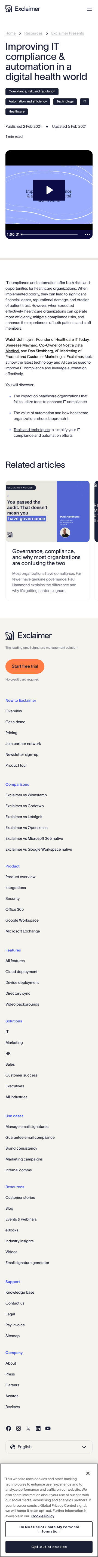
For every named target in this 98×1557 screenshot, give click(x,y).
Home (10, 33)
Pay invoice (15, 1325)
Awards (12, 1396)
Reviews (12, 1407)
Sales (10, 1064)
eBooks (11, 1230)
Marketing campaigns (24, 1159)
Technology (65, 101)
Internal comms (18, 1170)
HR (8, 1053)
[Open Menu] (89, 9)
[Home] (22, 8)
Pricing (11, 733)
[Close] (88, 1473)
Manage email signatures (26, 1126)
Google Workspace (22, 920)
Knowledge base (19, 1292)
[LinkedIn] (38, 1428)
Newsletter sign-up (21, 754)
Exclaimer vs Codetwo (24, 806)
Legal (10, 1314)
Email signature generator (27, 1262)
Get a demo (15, 722)
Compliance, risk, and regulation (32, 91)
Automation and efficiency (28, 101)
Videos (11, 1252)
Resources (33, 33)
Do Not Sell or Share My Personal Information (49, 1529)
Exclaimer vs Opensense (26, 827)
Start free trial (25, 666)
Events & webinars (21, 1219)
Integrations (15, 887)
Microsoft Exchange (22, 931)
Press (10, 1374)
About (10, 1363)
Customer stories (20, 1197)
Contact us (14, 1303)
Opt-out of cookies (49, 1547)
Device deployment (22, 982)
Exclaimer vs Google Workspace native (38, 849)
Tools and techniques (32, 430)
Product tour (16, 765)
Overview (13, 711)
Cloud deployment (21, 971)
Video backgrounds (22, 1004)
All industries (16, 1097)
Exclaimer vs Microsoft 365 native (34, 838)
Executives (14, 1086)
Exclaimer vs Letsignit (23, 817)
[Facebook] (8, 1428)
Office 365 (14, 909)
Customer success (21, 1075)
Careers (12, 1385)
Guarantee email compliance (30, 1137)
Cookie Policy (42, 1516)
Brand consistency (21, 1148)
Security (12, 898)
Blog (9, 1208)
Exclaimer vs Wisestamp (26, 795)
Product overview (20, 877)
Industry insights (19, 1241)
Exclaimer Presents (67, 33)
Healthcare (16, 111)
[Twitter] (28, 1428)
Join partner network (23, 743)
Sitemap (12, 1336)
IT (84, 101)
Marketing (14, 1042)
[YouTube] (48, 1428)
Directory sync (17, 993)
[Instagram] (18, 1428)
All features (15, 961)
